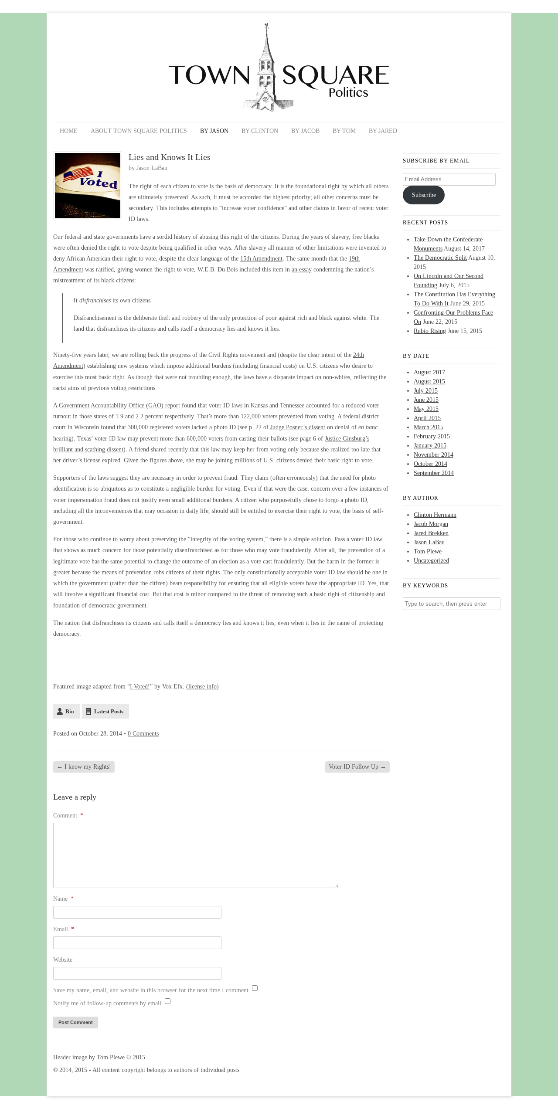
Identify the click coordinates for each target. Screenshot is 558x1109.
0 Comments (143, 733)
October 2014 (430, 464)
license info (202, 686)
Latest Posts (108, 711)
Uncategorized (431, 560)
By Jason (214, 131)
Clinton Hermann (435, 515)
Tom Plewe (428, 551)
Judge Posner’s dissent (297, 427)
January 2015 (430, 445)
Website (62, 959)
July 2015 (426, 390)
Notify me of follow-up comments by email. (108, 1003)
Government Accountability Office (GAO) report (119, 405)
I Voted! (140, 686)
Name (63, 898)
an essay (302, 269)
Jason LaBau (151, 168)
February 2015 (432, 436)
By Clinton (260, 131)
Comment (68, 815)
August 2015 (429, 381)
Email (63, 929)
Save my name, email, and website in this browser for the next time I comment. (151, 990)
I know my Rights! (84, 766)
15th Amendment (261, 258)
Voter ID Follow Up (357, 766)
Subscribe (424, 195)
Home (69, 131)
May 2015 (426, 409)
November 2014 (433, 454)
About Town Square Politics (139, 131)
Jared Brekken (431, 533)
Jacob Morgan (431, 524)
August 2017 (429, 372)
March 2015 (428, 427)
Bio (69, 711)
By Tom (344, 131)
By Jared (383, 131)
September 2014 (434, 473)
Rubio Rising (430, 331)
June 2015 (426, 400)
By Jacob (305, 131)
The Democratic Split (440, 257)
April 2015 (427, 418)
